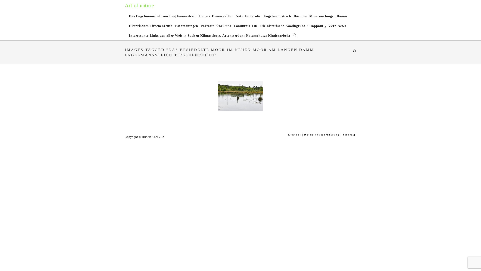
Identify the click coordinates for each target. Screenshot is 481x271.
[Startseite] (354, 51)
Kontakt (294, 134)
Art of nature (139, 5)
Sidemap (349, 134)
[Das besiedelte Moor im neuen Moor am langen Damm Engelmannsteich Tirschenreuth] (240, 96)
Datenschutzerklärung (322, 134)
